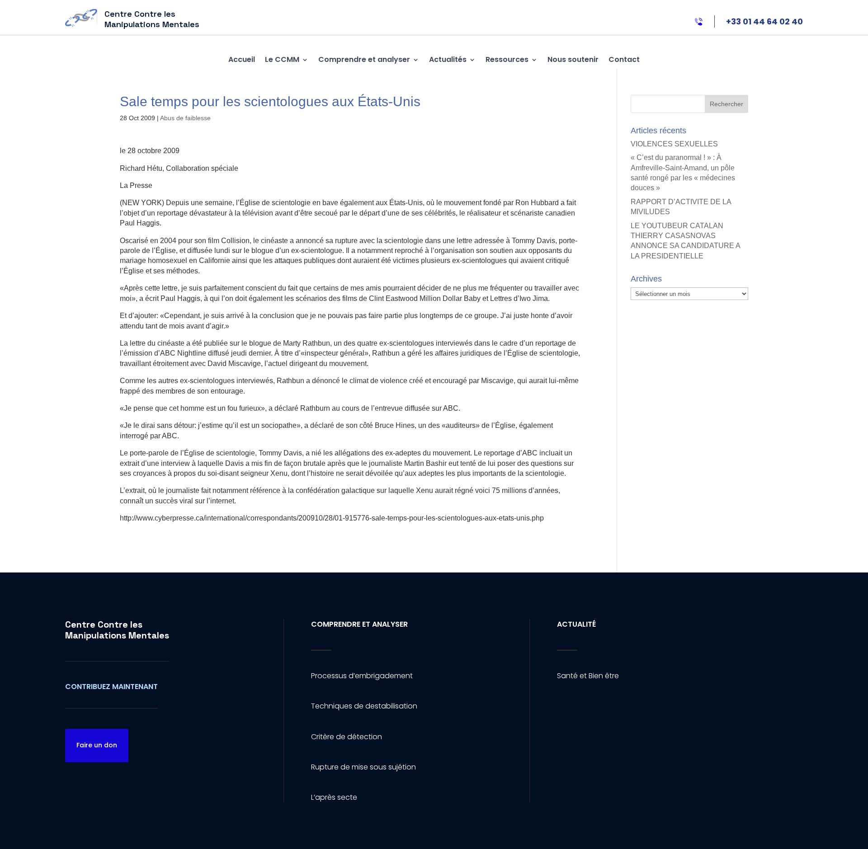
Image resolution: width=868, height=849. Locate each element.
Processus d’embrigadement (362, 676)
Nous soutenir (573, 59)
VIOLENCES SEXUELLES (674, 144)
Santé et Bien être (588, 676)
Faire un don (96, 745)
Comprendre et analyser (364, 59)
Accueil (241, 59)
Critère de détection (346, 737)
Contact (624, 59)
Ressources (507, 59)
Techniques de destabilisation (364, 706)
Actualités (448, 59)
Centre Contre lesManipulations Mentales (117, 630)
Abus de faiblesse (185, 118)
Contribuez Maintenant (111, 686)
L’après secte (334, 797)
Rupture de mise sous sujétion (363, 767)
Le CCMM (282, 59)
